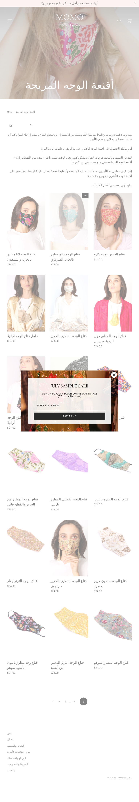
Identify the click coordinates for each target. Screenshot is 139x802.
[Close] (114, 375)
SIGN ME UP (69, 416)
